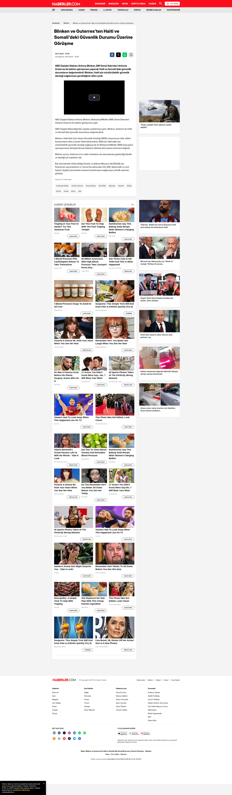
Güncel (66, 23)
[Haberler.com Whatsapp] (79, 733)
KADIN (82, 10)
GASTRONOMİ (173, 10)
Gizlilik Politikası (154, 696)
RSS (149, 717)
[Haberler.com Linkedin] (74, 733)
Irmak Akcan (68, 179)
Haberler (55, 688)
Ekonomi (55, 692)
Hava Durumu (121, 692)
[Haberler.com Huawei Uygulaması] (145, 733)
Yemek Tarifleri (121, 710)
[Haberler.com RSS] (54, 739)
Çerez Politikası (154, 699)
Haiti (79, 191)
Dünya (73, 191)
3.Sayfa (55, 710)
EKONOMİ (100, 3)
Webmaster (152, 710)
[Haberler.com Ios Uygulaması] (122, 733)
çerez (4, 786)
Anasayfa (56, 23)
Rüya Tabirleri (121, 706)
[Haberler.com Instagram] (69, 733)
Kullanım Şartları (154, 692)
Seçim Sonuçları (122, 699)
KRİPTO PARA (138, 3)
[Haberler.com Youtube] (64, 739)
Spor (54, 696)
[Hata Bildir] (111, 759)
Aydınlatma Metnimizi (21, 790)
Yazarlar (87, 706)
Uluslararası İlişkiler (62, 186)
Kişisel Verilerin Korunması (158, 703)
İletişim (158, 680)
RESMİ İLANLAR (153, 10)
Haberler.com (121, 688)
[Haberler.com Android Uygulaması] (134, 733)
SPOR (125, 3)
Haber (107, 754)
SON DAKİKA (67, 10)
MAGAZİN (114, 3)
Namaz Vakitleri (121, 696)
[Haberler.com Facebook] (59, 733)
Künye (166, 680)
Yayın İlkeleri (175, 680)
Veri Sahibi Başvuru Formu (158, 706)
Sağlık (86, 692)
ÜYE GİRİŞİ (174, 4)
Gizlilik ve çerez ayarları (99, 759)
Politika (129, 186)
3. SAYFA (107, 10)
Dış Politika (102, 186)
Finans (86, 699)
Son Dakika (56, 703)
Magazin (55, 699)
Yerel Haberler (89, 710)
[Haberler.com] (64, 680)
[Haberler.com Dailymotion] (79, 739)
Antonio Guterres (77, 186)
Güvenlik (121, 186)
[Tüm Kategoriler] (53, 9)
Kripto (54, 706)
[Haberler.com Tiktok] (69, 739)
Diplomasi (112, 186)
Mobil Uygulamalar (155, 713)
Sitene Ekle (152, 720)
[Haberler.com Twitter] (64, 733)
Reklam (150, 680)
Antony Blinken (91, 186)
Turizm (86, 703)
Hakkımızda (141, 680)
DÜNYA (137, 10)
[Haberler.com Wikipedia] (59, 739)
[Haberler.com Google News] (54, 733)
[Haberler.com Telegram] (74, 739)
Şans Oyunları (121, 703)
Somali (66, 191)
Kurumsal (151, 688)
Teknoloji (87, 696)
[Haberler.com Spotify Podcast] (85, 733)
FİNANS (94, 10)
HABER (152, 3)
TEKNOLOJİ (122, 10)
